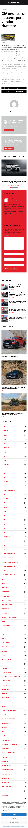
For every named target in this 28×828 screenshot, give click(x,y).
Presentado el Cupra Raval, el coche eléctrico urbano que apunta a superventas (17, 294)
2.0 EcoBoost (5, 537)
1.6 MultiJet (5, 511)
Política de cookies (6, 826)
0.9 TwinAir (4, 431)
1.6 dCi (3, 494)
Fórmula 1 (4, 651)
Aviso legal (23, 826)
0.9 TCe (3, 426)
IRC (2, 664)
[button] (26, 798)
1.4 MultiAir (5, 465)
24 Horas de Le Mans (8, 558)
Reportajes (5, 748)
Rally (5, 118)
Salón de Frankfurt (8, 753)
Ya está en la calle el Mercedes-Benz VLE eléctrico (15, 286)
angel (11, 199)
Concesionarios (6, 604)
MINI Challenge (6, 681)
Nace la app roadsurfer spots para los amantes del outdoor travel (12, 414)
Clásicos (4, 587)
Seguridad (4, 761)
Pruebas (4, 727)
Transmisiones (6, 786)
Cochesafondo (14, 112)
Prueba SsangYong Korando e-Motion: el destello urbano (17, 309)
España (3, 638)
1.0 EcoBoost (5, 435)
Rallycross (5, 740)
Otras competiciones (8, 710)
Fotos (3, 655)
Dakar (3, 621)
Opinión (3, 706)
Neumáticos (5, 689)
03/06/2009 (6, 144)
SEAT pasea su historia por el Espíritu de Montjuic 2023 (17, 317)
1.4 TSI (3, 473)
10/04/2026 (11, 297)
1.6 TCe (3, 515)
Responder (6, 216)
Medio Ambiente (6, 672)
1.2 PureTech (5, 448)
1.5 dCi (3, 477)
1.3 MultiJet (5, 460)
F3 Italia (4, 647)
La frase (4, 668)
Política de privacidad (15, 826)
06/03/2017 (17, 185)
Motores (4, 685)
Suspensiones (5, 774)
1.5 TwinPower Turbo (8, 490)
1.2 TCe (3, 452)
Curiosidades (5, 613)
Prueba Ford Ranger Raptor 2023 (10, 356)
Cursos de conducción (9, 617)
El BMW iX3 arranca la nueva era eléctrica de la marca (17, 302)
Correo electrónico (9, 257)
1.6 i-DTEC (4, 507)
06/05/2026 (11, 289)
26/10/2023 (11, 312)
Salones (4, 757)
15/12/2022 (3, 358)
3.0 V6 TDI (4, 570)
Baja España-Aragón (8, 575)
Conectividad (5, 609)
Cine (2, 579)
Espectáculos (6, 642)
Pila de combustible (8, 719)
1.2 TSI (3, 456)
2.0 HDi (3, 541)
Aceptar (14, 814)
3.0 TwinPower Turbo (8, 566)
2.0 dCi (3, 532)
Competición (5, 592)
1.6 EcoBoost (5, 498)
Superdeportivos (7, 770)
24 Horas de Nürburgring (9, 562)
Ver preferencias (14, 822)
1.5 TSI (3, 486)
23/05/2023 (11, 320)
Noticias (4, 693)
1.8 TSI (3, 528)
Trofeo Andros (6, 791)
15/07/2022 (3, 390)
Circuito (4, 583)
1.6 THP (3, 524)
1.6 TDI (3, 520)
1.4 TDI (3, 469)
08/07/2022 (3, 416)
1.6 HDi (3, 503)
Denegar (14, 818)
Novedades (5, 698)
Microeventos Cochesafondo (11, 676)
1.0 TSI (3, 443)
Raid (2, 731)
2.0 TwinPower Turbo (8, 553)
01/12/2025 (11, 304)
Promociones (5, 723)
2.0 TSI (3, 549)
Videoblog (4, 795)
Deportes (4, 630)
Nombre (6, 252)
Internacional (4, 9)
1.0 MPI (3, 439)
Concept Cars (6, 600)
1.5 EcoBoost (5, 481)
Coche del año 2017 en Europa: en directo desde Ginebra (14, 182)
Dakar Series (5, 626)
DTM (2, 634)
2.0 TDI (3, 545)
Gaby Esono (11, 185)
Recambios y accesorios (9, 744)
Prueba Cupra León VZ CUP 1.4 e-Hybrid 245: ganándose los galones (13, 387)
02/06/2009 (6, 126)
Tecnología (5, 778)
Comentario (7, 235)
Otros (3, 714)
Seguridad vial (6, 765)
